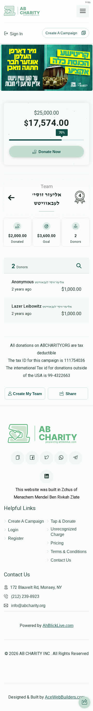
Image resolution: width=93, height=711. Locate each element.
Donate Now (49, 151)
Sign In (16, 34)
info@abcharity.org (28, 605)
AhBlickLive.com (58, 625)
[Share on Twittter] (46, 458)
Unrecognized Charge (63, 532)
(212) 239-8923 (25, 596)
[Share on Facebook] (32, 458)
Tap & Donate (63, 521)
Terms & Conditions (69, 551)
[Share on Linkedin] (46, 476)
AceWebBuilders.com (65, 697)
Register (16, 538)
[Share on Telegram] (75, 458)
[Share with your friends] (84, 702)
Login (13, 530)
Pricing (57, 543)
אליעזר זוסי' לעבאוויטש (49, 282)
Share (70, 393)
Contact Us (61, 560)
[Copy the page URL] (17, 458)
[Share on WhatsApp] (61, 458)
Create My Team (27, 393)
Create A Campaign (62, 33)
